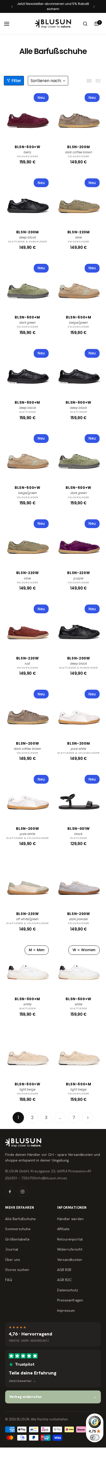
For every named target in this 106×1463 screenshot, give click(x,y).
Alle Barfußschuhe (20, 1218)
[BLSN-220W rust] (27, 625)
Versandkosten (69, 1259)
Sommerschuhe (18, 1229)
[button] (12, 6)
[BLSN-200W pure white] (27, 796)
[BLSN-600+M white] (27, 966)
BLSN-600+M (27, 317)
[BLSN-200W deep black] (78, 625)
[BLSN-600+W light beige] (27, 1052)
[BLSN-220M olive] (78, 199)
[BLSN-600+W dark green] (78, 455)
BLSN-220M (78, 232)
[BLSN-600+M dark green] (27, 285)
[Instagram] (22, 1192)
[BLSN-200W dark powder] (78, 881)
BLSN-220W (27, 573)
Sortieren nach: (46, 81)
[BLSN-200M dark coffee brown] (78, 114)
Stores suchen (17, 1269)
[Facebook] (10, 1192)
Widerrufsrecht (69, 1249)
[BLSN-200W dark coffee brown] (27, 711)
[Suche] (85, 23)
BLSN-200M (78, 147)
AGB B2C (64, 1279)
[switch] (94, 1437)
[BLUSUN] (53, 23)
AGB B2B (64, 1269)
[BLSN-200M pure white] (78, 711)
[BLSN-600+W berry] (27, 114)
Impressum (66, 1310)
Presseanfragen (70, 1300)
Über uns (12, 1259)
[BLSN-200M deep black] (27, 199)
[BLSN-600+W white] (78, 966)
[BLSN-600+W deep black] (78, 370)
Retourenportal (70, 1239)
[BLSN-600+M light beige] (78, 1052)
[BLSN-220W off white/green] (27, 881)
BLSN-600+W (27, 147)
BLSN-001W (78, 829)
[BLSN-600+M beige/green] (78, 285)
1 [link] (18, 1117)
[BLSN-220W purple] (78, 540)
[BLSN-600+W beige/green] (27, 455)
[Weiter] (87, 1117)
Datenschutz (67, 1290)
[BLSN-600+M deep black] (27, 370)
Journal (11, 1249)
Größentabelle (17, 1239)
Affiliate (63, 1229)
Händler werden (70, 1218)
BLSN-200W (78, 658)
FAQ (8, 1279)
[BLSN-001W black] (78, 796)
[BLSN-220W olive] (27, 540)
